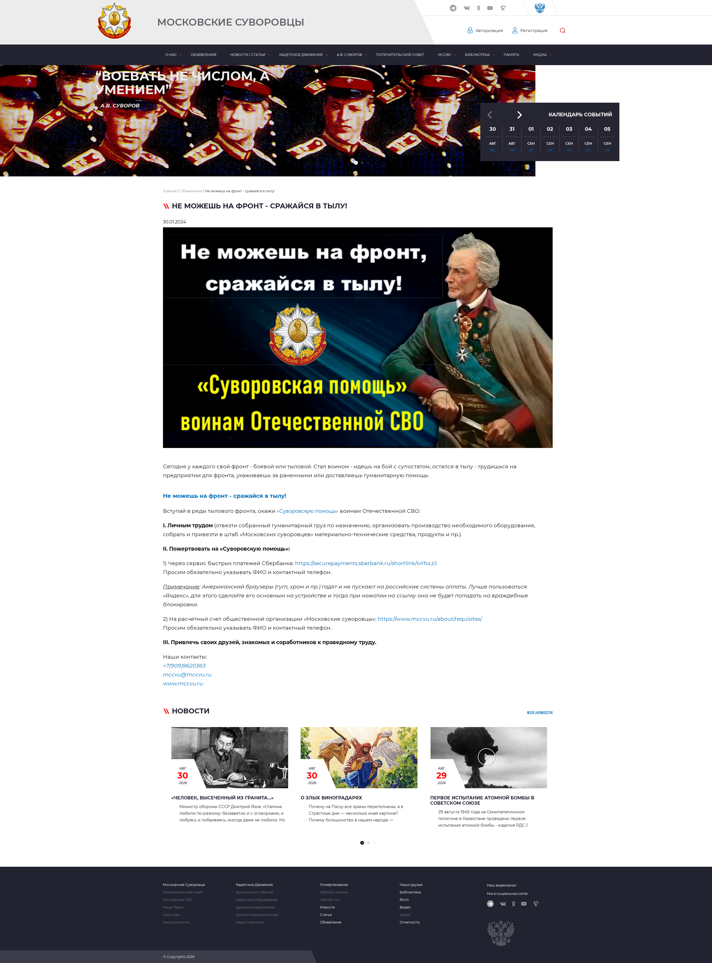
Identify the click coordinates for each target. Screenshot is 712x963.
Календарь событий (580, 115)
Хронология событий (254, 892)
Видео (405, 907)
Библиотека (477, 55)
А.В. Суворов (349, 55)
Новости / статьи (247, 55)
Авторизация (489, 30)
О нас (171, 55)
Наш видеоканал (501, 885)
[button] (356, 163)
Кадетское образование (257, 900)
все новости (540, 712)
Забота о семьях (334, 892)
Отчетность (410, 922)
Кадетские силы (250, 922)
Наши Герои (173, 907)
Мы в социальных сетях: (507, 893)
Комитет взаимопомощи (257, 915)
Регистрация (533, 30)
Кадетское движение (301, 55)
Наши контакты (176, 922)
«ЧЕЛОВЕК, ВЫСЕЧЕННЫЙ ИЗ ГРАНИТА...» (222, 798)
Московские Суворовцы (230, 22)
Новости (327, 907)
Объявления (203, 55)
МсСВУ (444, 55)
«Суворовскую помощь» (307, 511)
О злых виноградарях (331, 798)
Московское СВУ (177, 900)
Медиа (540, 55)
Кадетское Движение (254, 884)
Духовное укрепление (255, 907)
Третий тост (330, 900)
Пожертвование (334, 884)
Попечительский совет (400, 55)
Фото (404, 900)
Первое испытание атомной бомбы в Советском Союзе (482, 800)
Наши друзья (411, 884)
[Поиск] (562, 30)
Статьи (326, 915)
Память (511, 55)
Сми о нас (171, 915)
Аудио (405, 915)
